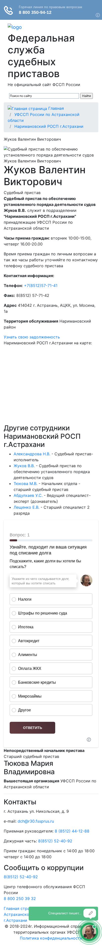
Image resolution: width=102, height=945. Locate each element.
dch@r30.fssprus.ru (36, 821)
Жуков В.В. (24, 465)
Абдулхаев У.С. (28, 495)
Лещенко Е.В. (26, 507)
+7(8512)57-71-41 (40, 285)
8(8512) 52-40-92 (55, 840)
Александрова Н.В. (32, 453)
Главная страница (21, 908)
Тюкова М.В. (25, 483)
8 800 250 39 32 (20, 898)
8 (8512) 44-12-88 (72, 831)
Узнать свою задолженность (32, 336)
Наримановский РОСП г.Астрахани (48, 126)
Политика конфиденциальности (51, 938)
